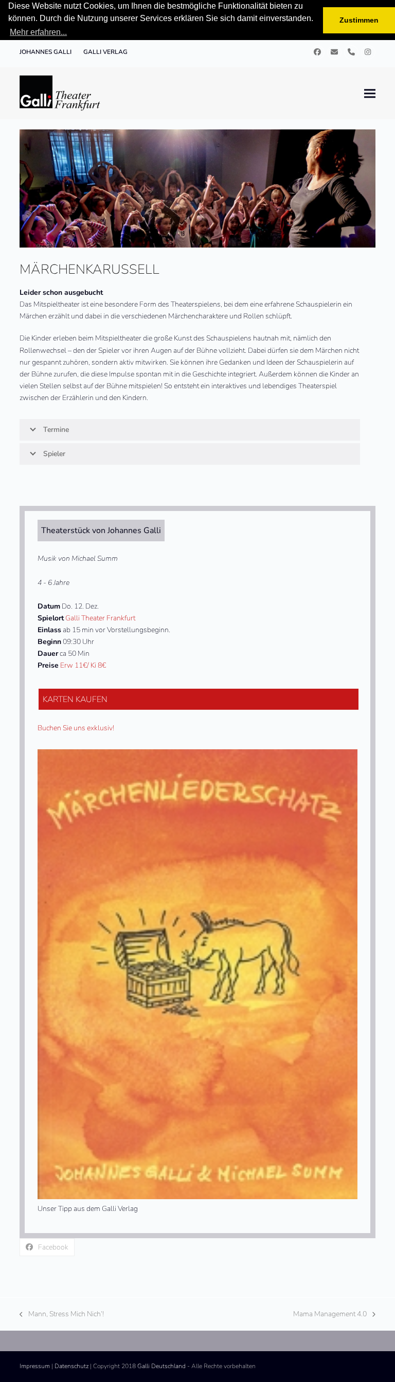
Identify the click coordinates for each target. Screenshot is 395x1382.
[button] (369, 93)
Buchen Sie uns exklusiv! (76, 728)
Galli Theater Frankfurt (100, 618)
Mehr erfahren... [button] (38, 32)
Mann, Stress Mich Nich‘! (62, 1314)
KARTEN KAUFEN (75, 699)
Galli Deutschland (161, 1366)
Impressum (35, 1366)
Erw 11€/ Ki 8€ (83, 665)
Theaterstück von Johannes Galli (101, 530)
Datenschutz (71, 1366)
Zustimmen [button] (359, 20)
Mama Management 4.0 (330, 1314)
